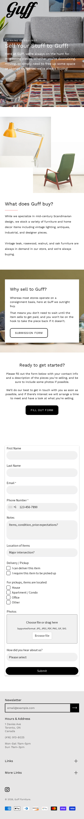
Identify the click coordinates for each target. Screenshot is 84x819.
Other (16, 602)
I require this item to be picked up (34, 573)
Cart (74, 10)
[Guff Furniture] (21, 10)
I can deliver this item (26, 568)
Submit (42, 671)
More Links (13, 772)
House (16, 588)
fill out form (42, 410)
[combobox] (13, 507)
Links (9, 761)
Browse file (42, 636)
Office (16, 597)
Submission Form (29, 332)
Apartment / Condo (25, 592)
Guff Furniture (22, 799)
